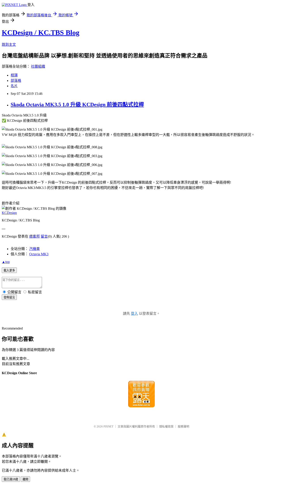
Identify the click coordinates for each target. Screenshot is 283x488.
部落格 (16, 80)
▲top (6, 262)
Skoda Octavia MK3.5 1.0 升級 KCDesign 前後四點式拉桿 (77, 104)
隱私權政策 (166, 426)
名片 (14, 86)
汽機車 (34, 249)
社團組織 (38, 66)
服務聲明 (183, 426)
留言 (44, 236)
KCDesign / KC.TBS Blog (40, 32)
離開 (25, 479)
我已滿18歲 (11, 479)
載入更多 (9, 270)
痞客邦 (34, 236)
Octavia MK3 (38, 254)
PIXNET (108, 426)
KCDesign (9, 213)
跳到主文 (9, 44)
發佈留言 (9, 297)
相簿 (14, 75)
